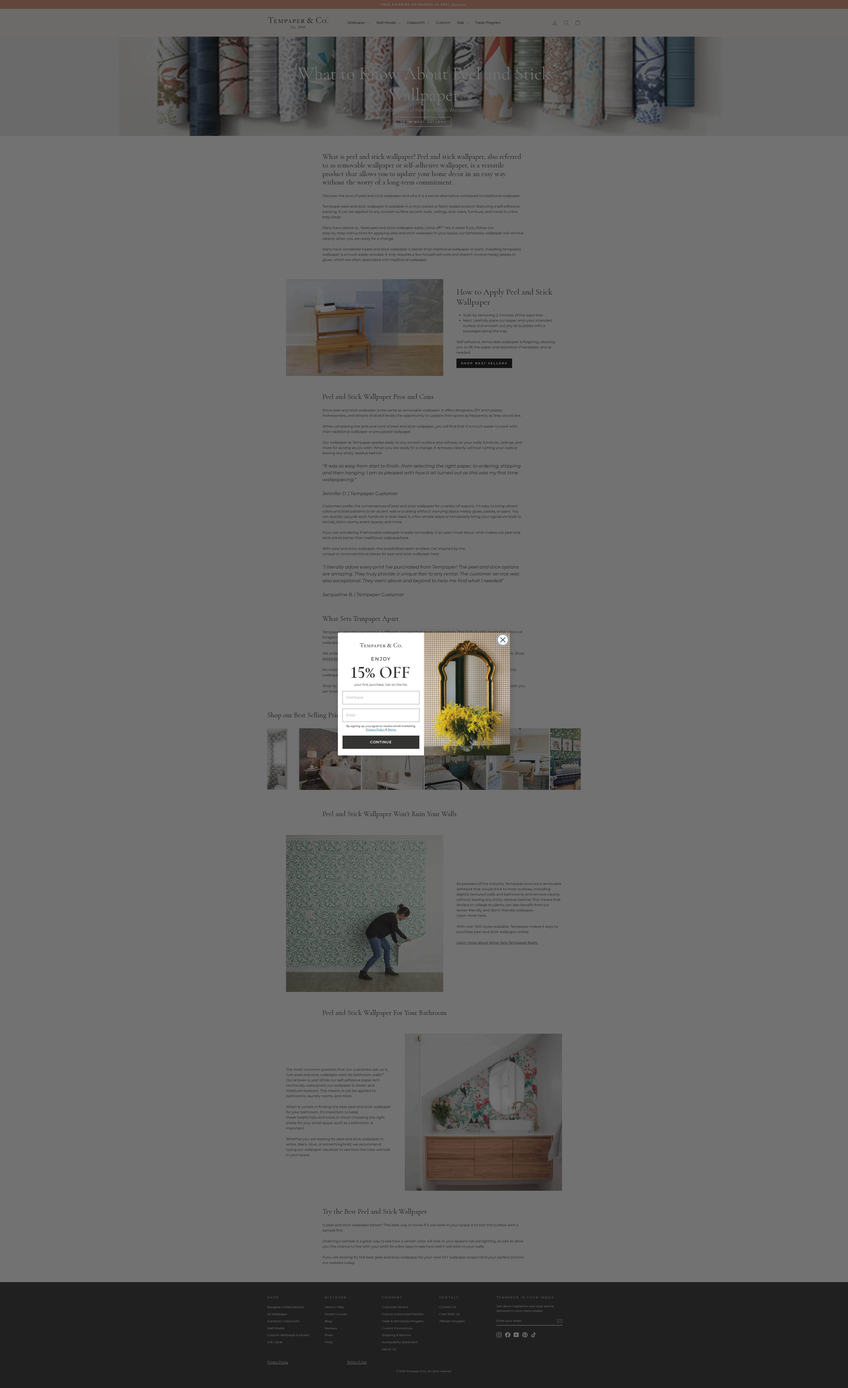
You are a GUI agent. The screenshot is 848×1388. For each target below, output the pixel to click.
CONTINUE (381, 742)
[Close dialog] (502, 639)
